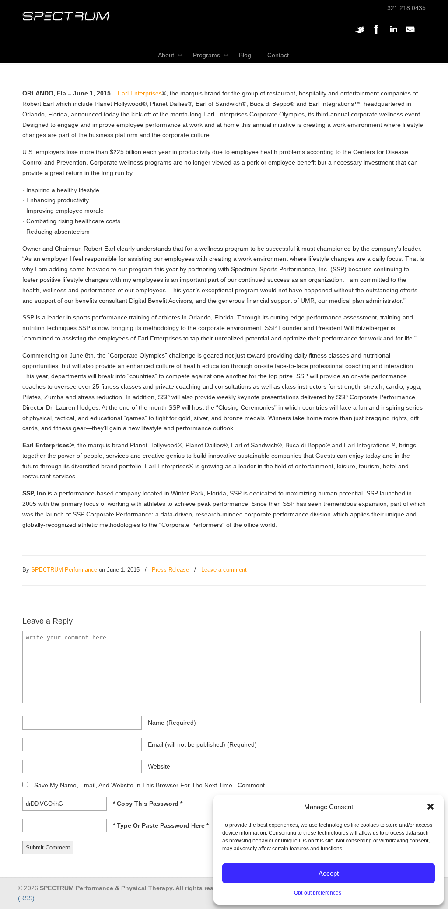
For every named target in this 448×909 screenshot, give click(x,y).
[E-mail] (410, 33)
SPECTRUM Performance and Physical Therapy (66, 16)
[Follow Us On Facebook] (377, 33)
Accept (328, 873)
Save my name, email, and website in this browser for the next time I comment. (150, 785)
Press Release (170, 569)
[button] (430, 806)
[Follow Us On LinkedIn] (393, 33)
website (159, 766)
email (202, 744)
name (172, 722)
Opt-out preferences (317, 893)
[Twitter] (360, 33)
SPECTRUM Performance (64, 569)
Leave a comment (224, 569)
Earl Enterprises (140, 93)
